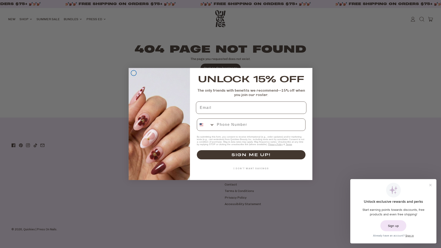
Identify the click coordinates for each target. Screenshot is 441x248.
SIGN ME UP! (251, 154)
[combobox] (206, 125)
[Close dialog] (133, 73)
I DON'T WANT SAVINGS (251, 168)
